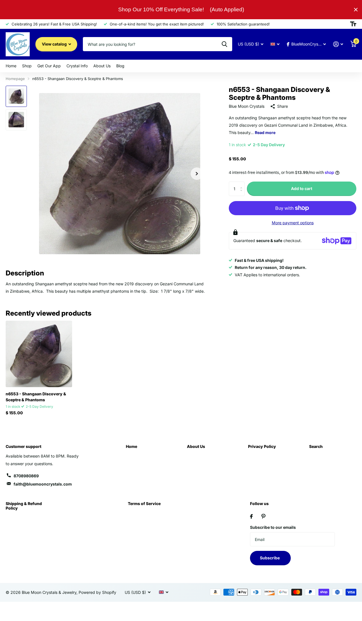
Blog (120, 65)
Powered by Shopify (97, 592)
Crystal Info (77, 65)
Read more (265, 132)
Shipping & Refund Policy (24, 505)
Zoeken (224, 44)
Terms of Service (144, 503)
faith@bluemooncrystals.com (43, 484)
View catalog (55, 44)
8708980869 (26, 475)
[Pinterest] (263, 516)
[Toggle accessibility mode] (353, 24)
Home (11, 65)
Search (316, 446)
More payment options (293, 222)
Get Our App (49, 65)
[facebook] (251, 516)
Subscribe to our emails (273, 527)
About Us (102, 65)
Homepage (15, 78)
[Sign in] (338, 44)
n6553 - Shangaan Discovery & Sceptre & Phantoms (36, 396)
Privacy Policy (262, 446)
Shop (27, 65)
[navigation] (16, 96)
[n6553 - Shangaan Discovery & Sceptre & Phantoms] (39, 354)
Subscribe (270, 557)
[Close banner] (355, 9)
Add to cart (301, 188)
